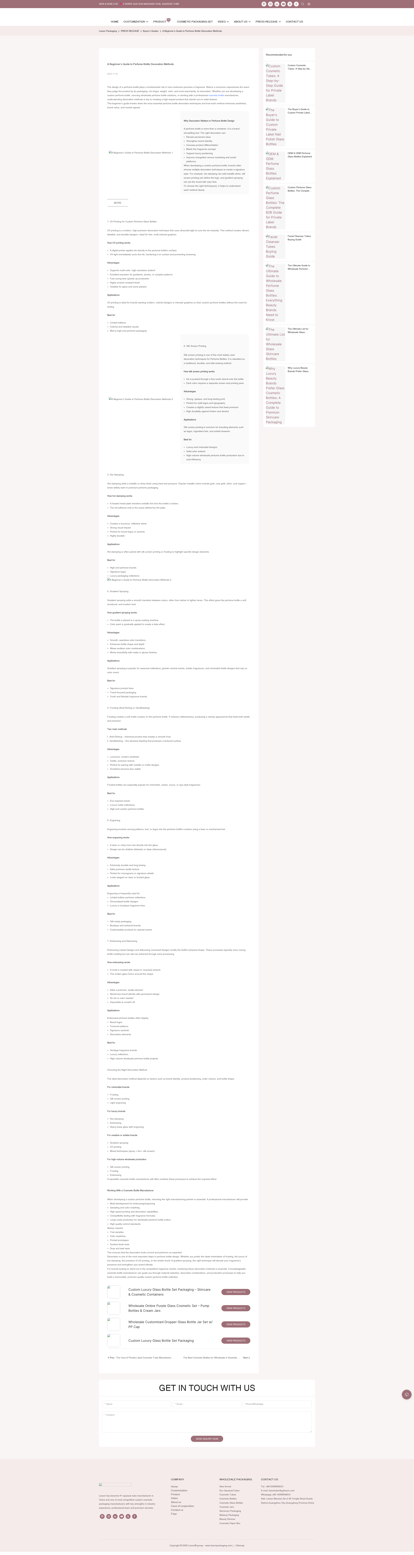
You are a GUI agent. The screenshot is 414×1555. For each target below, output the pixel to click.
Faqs (174, 1513)
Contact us (177, 1509)
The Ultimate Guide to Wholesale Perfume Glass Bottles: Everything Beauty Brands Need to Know (299, 267)
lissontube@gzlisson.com (282, 1490)
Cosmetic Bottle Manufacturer (138, 1190)
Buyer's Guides (150, 31)
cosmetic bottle (216, 95)
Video (174, 1498)
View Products (235, 1292)
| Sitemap (239, 1545)
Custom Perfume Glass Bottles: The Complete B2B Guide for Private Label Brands (299, 189)
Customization (179, 1490)
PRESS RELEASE (130, 31)
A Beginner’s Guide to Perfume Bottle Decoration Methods (192, 31)
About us (176, 1502)
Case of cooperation (182, 1505)
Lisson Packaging (108, 31)
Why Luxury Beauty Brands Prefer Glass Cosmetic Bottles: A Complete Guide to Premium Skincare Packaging (298, 370)
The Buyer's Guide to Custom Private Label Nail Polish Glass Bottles (300, 111)
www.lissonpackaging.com (218, 1545)
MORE (117, 202)
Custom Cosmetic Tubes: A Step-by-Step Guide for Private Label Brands (299, 67)
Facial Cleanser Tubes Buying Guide (299, 238)
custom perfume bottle (118, 95)
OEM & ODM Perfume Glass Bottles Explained (300, 155)
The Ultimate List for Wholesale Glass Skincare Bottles (298, 330)
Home (174, 1486)
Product (175, 1494)
